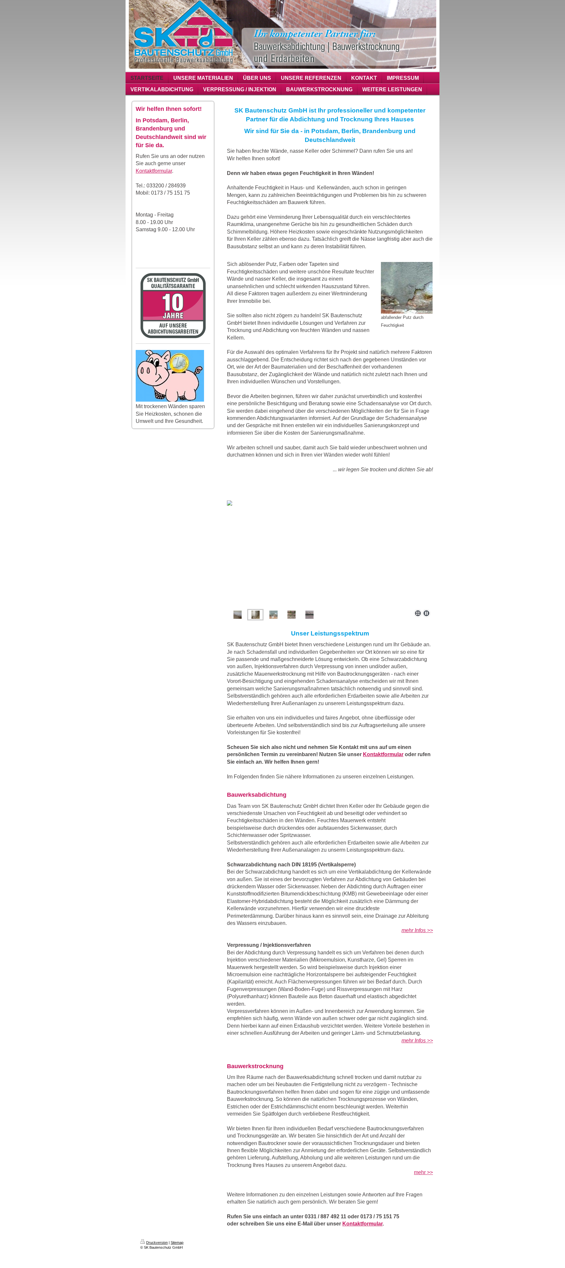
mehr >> (423, 1172)
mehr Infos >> (417, 1040)
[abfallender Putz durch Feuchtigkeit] (407, 288)
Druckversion (157, 1242)
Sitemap (177, 1242)
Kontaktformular (154, 171)
